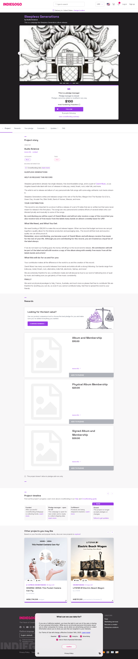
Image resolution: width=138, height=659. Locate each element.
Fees (106, 619)
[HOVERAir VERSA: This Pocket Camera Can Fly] (45, 559)
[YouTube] (27, 627)
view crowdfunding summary (69, 116)
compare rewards (37, 323)
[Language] (108, 4)
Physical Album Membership (90, 384)
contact (35, 152)
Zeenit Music (101, 184)
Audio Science (32, 20)
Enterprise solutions (111, 627)
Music (27, 159)
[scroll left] (19, 53)
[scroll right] (118, 53)
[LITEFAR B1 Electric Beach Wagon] (92, 559)
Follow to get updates (101, 518)
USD (98, 4)
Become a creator (111, 624)
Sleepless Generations (41, 16)
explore (77, 534)
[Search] (56, 4)
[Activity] (118, 4)
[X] (24, 627)
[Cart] (113, 4)
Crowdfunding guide (89, 499)
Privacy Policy (25, 652)
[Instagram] (30, 627)
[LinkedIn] (33, 627)
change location (79, 10)
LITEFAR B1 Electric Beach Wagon (88, 588)
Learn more (52, 518)
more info (27, 152)
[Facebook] (21, 627)
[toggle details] (67, 602)
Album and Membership (87, 337)
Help (76, 499)
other (57, 159)
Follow (69, 109)
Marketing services (111, 622)
